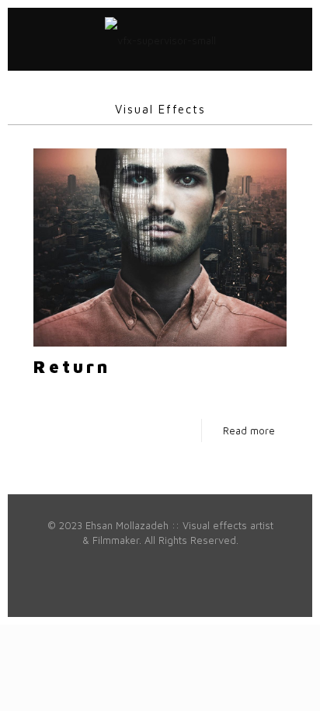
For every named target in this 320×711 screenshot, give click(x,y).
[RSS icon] (250, 562)
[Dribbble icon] (168, 562)
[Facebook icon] (70, 562)
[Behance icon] (201, 562)
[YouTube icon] (119, 562)
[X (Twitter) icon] (86, 562)
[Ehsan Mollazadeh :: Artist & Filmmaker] (160, 39)
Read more (249, 430)
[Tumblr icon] (217, 562)
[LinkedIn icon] (135, 562)
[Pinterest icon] (152, 562)
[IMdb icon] (233, 562)
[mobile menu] (291, 39)
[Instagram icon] (184, 562)
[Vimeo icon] (103, 562)
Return (71, 367)
